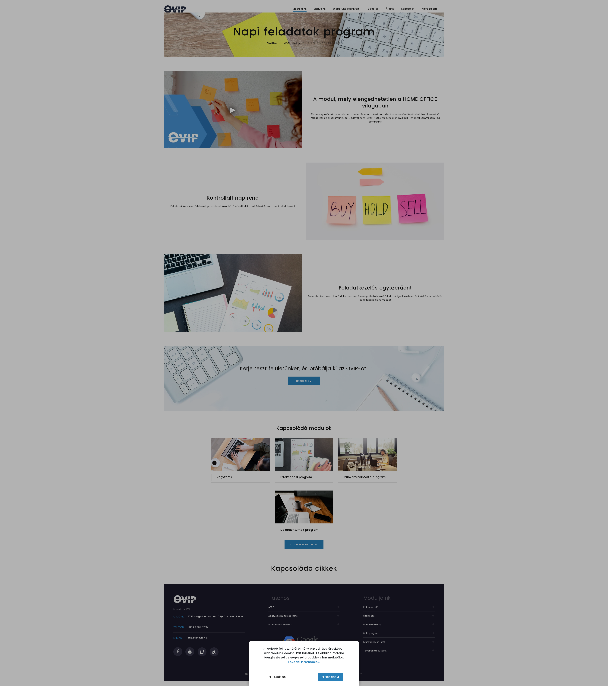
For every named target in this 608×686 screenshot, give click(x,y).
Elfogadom (330, 677)
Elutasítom (277, 677)
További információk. (304, 662)
